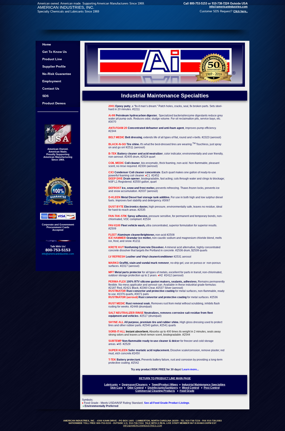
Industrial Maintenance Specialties (203, 384)
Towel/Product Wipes (165, 384)
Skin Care (116, 387)
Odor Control (135, 387)
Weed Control (190, 387)
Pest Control (212, 387)
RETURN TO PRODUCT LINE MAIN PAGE (165, 378)
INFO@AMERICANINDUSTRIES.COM (142, 425)
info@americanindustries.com (228, 6)
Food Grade (187, 390)
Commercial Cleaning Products (155, 390)
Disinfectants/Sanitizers (163, 387)
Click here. (240, 11)
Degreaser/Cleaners (135, 384)
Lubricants (111, 384)
